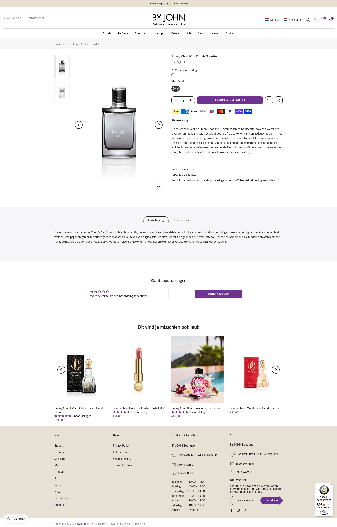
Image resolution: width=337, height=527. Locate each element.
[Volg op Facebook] (231, 510)
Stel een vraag (179, 120)
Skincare (140, 33)
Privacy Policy (121, 445)
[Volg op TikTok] (245, 510)
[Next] (159, 125)
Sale (188, 33)
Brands (107, 33)
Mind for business (134, 523)
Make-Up (157, 33)
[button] (283, 20)
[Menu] (330, 485)
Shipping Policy (122, 458)
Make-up (59, 465)
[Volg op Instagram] (238, 510)
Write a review (218, 294)
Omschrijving (156, 220)
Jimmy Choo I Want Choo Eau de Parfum (255, 408)
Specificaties (181, 220)
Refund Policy (121, 452)
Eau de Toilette (187, 174)
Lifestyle (174, 33)
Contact (230, 33)
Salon (201, 33)
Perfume (123, 33)
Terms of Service (123, 465)
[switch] (324, 512)
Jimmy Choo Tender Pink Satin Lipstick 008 (139, 408)
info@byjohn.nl (36, 17)
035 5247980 (14, 17)
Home (57, 44)
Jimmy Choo (187, 169)
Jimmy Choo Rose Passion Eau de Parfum (196, 408)
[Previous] (79, 125)
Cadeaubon (61, 498)
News (214, 33)
